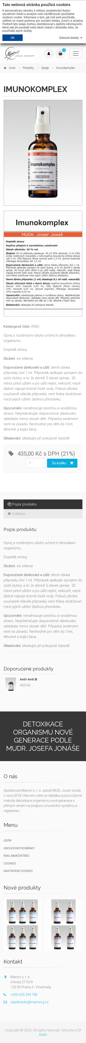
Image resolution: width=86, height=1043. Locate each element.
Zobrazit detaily (69, 38)
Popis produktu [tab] (24, 504)
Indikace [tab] (18, 514)
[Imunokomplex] (43, 153)
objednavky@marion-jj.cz (29, 1002)
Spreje (45, 68)
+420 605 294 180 (24, 994)
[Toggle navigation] (75, 53)
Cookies (10, 863)
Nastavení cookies (18, 871)
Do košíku (59, 463)
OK (13, 38)
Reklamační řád (16, 855)
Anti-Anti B (28, 679)
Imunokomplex (65, 68)
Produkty (28, 68)
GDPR (7, 840)
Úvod (12, 68)
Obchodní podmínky (19, 848)
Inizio (43, 1034)
